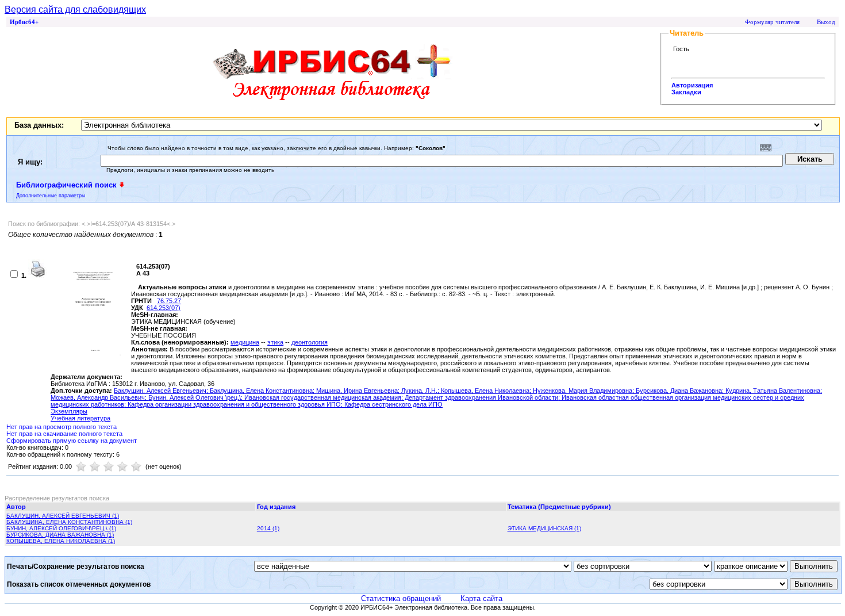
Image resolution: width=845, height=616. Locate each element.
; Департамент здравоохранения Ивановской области (479, 397)
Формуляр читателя (772, 21)
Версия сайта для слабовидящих (75, 9)
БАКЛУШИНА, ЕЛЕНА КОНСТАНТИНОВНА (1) (69, 522)
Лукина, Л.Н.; (421, 390)
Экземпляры (69, 411)
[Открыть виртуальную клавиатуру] (765, 148)
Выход (826, 21)
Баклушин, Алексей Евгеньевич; (162, 390)
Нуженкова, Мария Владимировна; (584, 390)
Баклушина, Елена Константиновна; (263, 390)
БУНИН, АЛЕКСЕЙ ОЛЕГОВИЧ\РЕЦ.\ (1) (61, 528)
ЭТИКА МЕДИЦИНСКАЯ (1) (544, 528)
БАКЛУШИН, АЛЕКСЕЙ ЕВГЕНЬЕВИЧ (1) (62, 515)
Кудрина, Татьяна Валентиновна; (773, 390)
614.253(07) (163, 307)
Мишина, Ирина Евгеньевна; (358, 390)
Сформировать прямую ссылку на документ (71, 440)
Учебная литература (80, 418)
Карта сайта (481, 598)
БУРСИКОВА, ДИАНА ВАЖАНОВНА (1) (60, 534)
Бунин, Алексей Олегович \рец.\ (194, 397)
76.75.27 (169, 300)
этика (275, 342)
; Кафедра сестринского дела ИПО (392, 404)
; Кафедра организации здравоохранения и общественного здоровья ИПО (232, 404)
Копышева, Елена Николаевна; (487, 390)
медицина (245, 342)
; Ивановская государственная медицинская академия (321, 397)
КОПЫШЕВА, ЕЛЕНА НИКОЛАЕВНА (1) (60, 541)
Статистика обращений (401, 598)
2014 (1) (268, 528)
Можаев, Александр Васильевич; (99, 397)
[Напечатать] (37, 275)
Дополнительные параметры (50, 195)
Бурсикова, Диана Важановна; (680, 390)
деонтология (309, 342)
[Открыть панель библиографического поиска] (122, 185)
